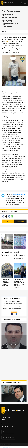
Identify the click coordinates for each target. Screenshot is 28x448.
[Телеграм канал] (5, 426)
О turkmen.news (5, 417)
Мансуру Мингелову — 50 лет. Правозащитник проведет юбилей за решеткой (12, 345)
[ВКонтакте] (7, 426)
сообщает (8, 41)
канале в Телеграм (19, 194)
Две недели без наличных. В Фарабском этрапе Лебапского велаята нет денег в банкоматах (19, 283)
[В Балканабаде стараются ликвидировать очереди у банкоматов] (7, 277)
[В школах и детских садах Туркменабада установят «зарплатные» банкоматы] (7, 248)
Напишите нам (9, 432)
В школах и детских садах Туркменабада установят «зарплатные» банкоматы (6, 254)
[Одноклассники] (2, 426)
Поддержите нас (9, 437)
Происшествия (6, 187)
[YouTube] (12, 426)
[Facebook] (10, 426)
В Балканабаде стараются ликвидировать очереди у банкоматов (5, 282)
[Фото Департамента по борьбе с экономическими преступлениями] (14, 85)
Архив (3, 419)
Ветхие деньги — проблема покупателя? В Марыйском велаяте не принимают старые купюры (19, 254)
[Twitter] (15, 426)
